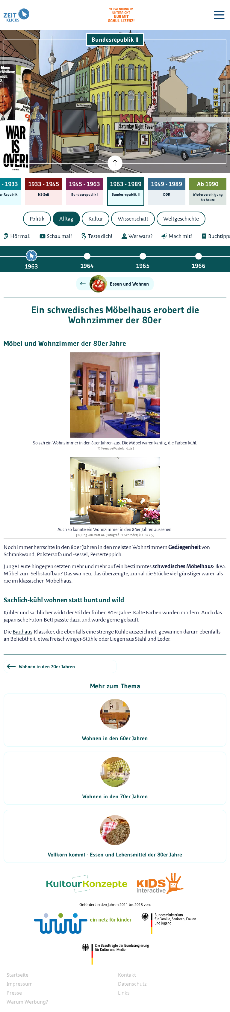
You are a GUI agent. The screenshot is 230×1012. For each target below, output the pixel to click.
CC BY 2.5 (146, 535)
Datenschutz (132, 984)
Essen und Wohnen (129, 284)
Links (124, 993)
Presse (14, 993)
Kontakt (127, 975)
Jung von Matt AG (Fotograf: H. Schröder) (110, 535)
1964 (87, 265)
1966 (198, 265)
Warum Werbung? (27, 1002)
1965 (142, 265)
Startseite (17, 975)
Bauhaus (22, 632)
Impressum (20, 984)
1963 (31, 266)
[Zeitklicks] (16, 15)
